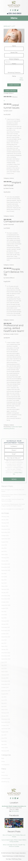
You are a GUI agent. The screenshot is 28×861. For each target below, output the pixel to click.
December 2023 (5, 564)
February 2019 (5, 713)
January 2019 (4, 716)
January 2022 (4, 624)
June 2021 (4, 640)
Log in (3, 772)
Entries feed (4, 775)
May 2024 (4, 548)
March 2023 (4, 586)
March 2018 (4, 747)
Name (14, 46)
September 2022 (5, 605)
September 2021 (5, 637)
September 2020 (5, 659)
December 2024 (5, 529)
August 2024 (4, 542)
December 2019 (5, 681)
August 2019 (4, 694)
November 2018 (5, 722)
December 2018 (5, 719)
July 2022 (3, 611)
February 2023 (5, 589)
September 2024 (5, 538)
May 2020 (4, 665)
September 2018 (5, 728)
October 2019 (5, 687)
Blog (2, 758)
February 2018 (5, 750)
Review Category (14, 59)
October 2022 (5, 602)
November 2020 (5, 656)
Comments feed (5, 778)
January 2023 (4, 592)
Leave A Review (10, 90)
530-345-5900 (14, 13)
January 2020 (4, 678)
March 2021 (4, 646)
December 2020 (5, 652)
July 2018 (3, 735)
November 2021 (5, 630)
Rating (14, 76)
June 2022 (4, 614)
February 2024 (5, 557)
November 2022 (5, 599)
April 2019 (3, 706)
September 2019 (5, 690)
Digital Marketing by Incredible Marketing (13, 856)
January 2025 (4, 526)
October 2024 (5, 535)
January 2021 (4, 649)
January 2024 (4, 561)
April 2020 (4, 668)
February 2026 (5, 516)
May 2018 (3, 741)
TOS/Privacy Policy (16, 859)
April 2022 (3, 618)
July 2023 (3, 573)
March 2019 (4, 709)
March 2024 (4, 554)
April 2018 (3, 744)
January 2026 (4, 519)
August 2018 (4, 732)
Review (14, 63)
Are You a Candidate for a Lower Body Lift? (12, 509)
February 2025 (5, 523)
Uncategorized (5, 764)
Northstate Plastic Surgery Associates (14, 4)
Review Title (14, 52)
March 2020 (4, 671)
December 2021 (5, 627)
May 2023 (3, 580)
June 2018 (4, 738)
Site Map (8, 859)
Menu (14, 18)
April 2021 (3, 643)
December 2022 (5, 595)
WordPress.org (5, 781)
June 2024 (4, 545)
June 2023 (4, 576)
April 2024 (4, 551)
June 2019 (4, 700)
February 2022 (5, 621)
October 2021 (4, 633)
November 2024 (5, 532)
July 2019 (3, 697)
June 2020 (4, 662)
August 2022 (4, 608)
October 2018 (5, 725)
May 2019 (3, 703)
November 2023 (5, 567)
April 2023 (3, 583)
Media (3, 761)
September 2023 (5, 570)
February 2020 (5, 675)
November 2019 (5, 684)
